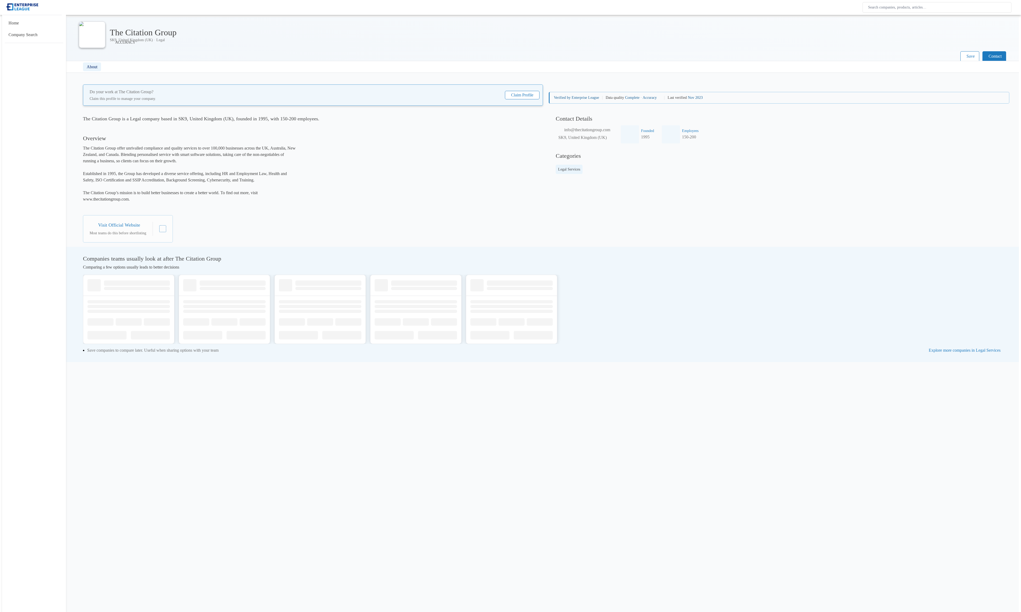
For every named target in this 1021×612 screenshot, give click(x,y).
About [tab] (92, 67)
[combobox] (938, 7)
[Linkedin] (162, 228)
